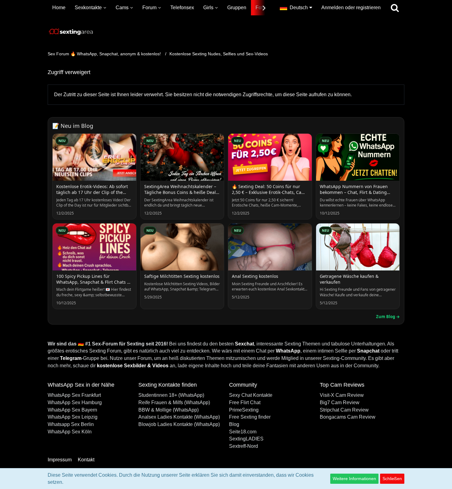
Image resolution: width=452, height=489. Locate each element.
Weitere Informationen (354, 478)
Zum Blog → (388, 316)
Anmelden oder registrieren (351, 7)
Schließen (392, 478)
